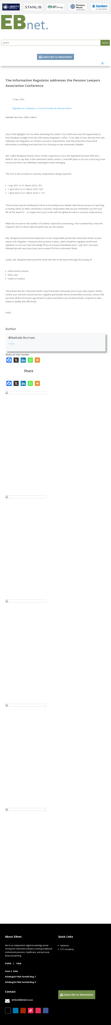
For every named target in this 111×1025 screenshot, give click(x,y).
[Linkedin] (23, 360)
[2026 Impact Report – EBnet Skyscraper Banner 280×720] (25, 810)
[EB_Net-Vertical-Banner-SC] (25, 601)
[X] (16, 360)
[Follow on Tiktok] (30, 1010)
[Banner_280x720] (25, 706)
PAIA (18, 963)
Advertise (64, 945)
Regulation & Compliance (24, 108)
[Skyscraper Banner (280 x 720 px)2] (25, 497)
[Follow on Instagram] (38, 1010)
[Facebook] (9, 360)
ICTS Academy (67, 949)
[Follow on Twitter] (8, 1010)
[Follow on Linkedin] (15, 1010)
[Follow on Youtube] (23, 1010)
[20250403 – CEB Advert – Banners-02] (25, 393)
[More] (37, 360)
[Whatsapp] (30, 360)
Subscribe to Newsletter (57, 57)
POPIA (8, 963)
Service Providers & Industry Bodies (55, 108)
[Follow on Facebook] (45, 1010)
